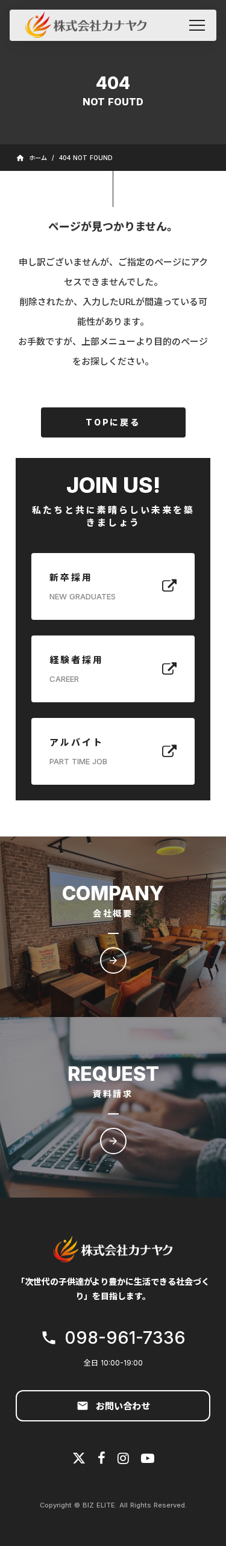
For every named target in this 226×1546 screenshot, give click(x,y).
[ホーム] (85, 25)
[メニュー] (197, 25)
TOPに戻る (113, 422)
